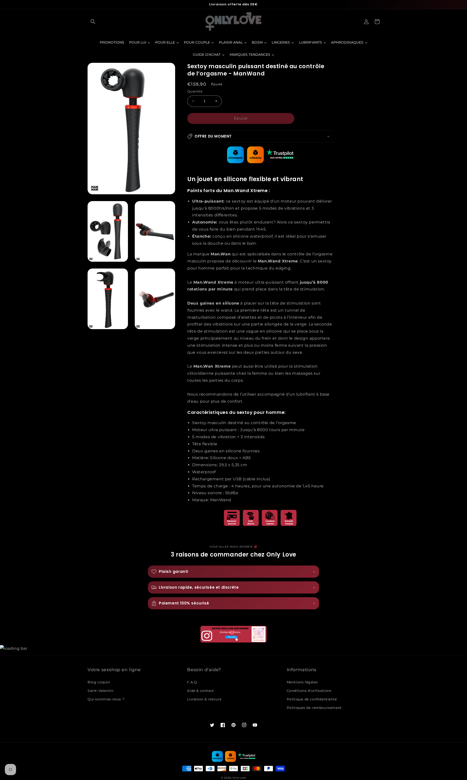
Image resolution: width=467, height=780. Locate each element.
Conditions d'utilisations (309, 690)
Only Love (239, 777)
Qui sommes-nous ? (106, 699)
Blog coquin (99, 682)
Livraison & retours (204, 699)
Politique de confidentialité (312, 699)
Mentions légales (302, 682)
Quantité (194, 91)
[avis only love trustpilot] (260, 162)
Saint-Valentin (100, 690)
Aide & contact (200, 690)
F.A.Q (192, 682)
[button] (93, 21)
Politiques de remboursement (314, 708)
